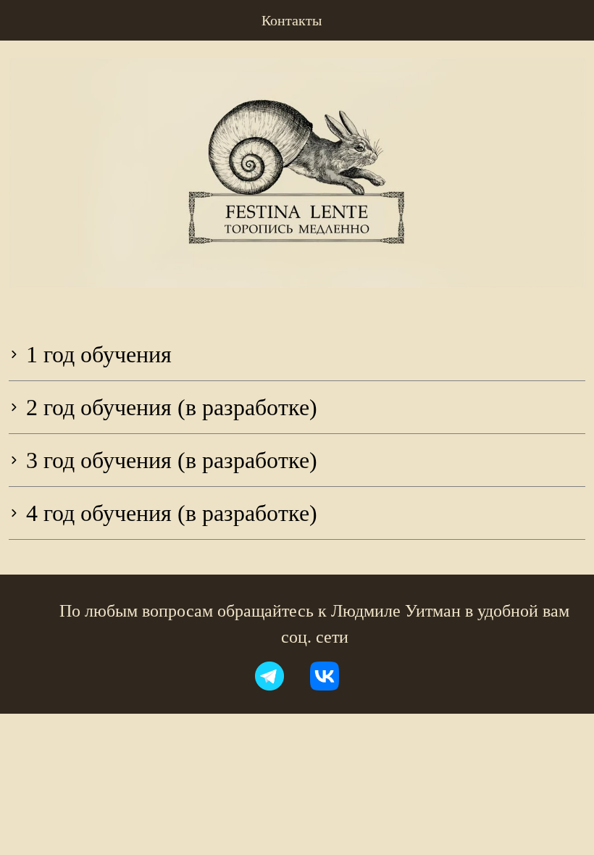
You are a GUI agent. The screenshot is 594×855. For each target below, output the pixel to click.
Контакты (292, 20)
